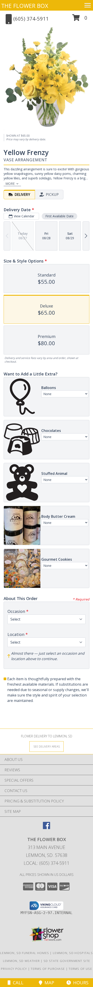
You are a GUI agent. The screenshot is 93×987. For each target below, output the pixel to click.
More (10, 183)
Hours (79, 983)
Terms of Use (80, 969)
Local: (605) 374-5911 (46, 863)
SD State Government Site (67, 961)
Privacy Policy (14, 969)
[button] (79, 19)
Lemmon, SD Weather (21, 961)
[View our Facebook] (46, 827)
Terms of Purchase (48, 969)
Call (17, 983)
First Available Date (59, 216)
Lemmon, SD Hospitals (73, 953)
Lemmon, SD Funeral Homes (24, 953)
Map (48, 983)
